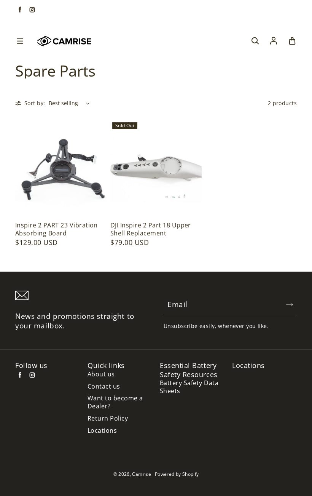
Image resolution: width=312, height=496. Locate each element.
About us (101, 374)
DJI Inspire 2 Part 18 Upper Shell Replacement (150, 229)
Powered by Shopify (177, 474)
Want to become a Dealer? (115, 402)
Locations (102, 431)
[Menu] (19, 41)
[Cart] (292, 41)
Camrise (141, 474)
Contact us (104, 386)
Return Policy (108, 418)
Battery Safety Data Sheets (189, 387)
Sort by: (34, 103)
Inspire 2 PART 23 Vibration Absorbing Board (56, 229)
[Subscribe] (289, 304)
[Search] (254, 41)
